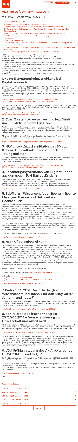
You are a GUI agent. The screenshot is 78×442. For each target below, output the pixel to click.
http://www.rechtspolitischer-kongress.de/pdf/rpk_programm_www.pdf (28, 332)
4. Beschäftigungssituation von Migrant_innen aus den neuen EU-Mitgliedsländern (35, 34)
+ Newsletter (48, 2)
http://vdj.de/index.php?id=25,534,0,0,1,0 (17, 373)
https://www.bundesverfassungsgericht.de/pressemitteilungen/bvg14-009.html (32, 142)
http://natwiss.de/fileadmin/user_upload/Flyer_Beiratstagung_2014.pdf (29, 309)
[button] (75, 3)
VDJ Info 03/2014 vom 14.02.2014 (16, 22)
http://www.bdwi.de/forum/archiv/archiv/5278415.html (22, 284)
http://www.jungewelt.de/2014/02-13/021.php (19, 278)
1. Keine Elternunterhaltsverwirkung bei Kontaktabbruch (25, 24)
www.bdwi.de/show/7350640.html (42, 272)
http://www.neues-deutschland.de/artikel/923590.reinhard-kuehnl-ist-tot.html (31, 280)
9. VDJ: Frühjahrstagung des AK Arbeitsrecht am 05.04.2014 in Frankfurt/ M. (32, 52)
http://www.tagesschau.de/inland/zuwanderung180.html (22, 189)
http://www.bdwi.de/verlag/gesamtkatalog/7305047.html (23, 237)
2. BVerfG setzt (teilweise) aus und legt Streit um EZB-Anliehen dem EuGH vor (33, 27)
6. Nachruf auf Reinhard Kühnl (15, 40)
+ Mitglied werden (62, 2)
